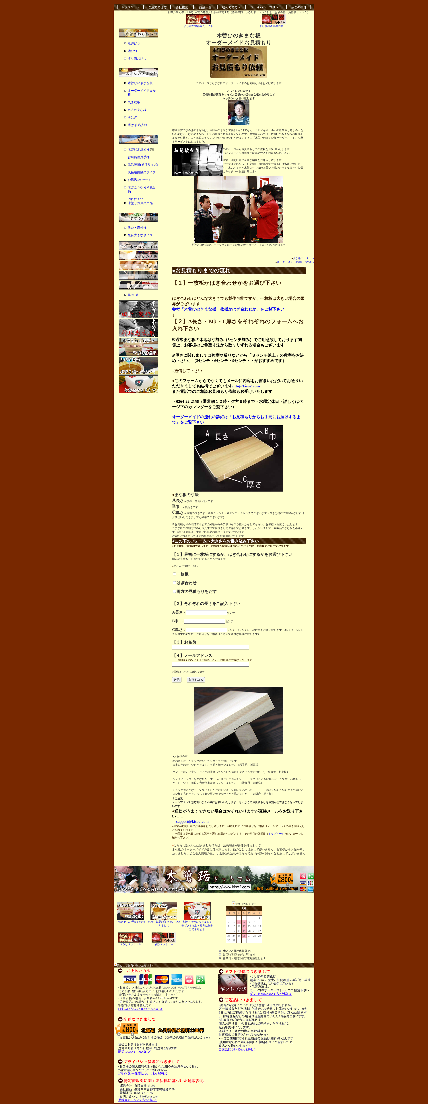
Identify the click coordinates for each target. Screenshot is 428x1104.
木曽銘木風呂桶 (139, 149)
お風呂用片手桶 (139, 157)
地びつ (132, 51)
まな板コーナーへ (302, 258)
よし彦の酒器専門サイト (274, 26)
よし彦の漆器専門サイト (198, 26)
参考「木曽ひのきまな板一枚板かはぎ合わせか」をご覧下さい (228, 309)
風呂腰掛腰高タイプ (142, 172)
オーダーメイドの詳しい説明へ (294, 262)
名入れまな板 (137, 110)
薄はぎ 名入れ (137, 125)
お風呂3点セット (139, 180)
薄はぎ (132, 117)
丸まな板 (134, 102)
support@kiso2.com (192, 821)
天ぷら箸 (133, 294)
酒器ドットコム (163, 944)
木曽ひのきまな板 (140, 83)
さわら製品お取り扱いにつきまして (164, 923)
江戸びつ (134, 43)
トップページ (276, 833)
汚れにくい (135, 199)
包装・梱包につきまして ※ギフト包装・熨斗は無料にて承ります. (197, 925)
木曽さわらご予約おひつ (130, 921)
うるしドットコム (130, 944)
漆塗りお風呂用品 (140, 203)
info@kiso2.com (246, 386)
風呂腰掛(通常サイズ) (143, 164)
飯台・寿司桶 (137, 227)
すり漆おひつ (137, 58)
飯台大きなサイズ (140, 235)
